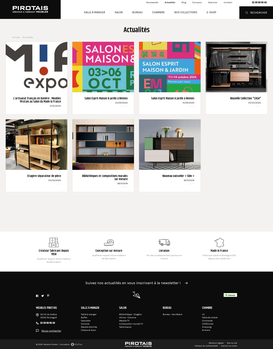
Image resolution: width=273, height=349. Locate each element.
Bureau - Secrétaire (172, 314)
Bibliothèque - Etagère (130, 314)
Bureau (137, 12)
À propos (197, 2)
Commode (207, 320)
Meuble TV (124, 320)
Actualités (170, 2)
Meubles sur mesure (109, 251)
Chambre (158, 12)
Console (85, 324)
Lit (203, 314)
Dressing (206, 327)
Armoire (206, 330)
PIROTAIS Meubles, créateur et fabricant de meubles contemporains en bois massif (30, 9)
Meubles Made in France (219, 251)
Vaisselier (86, 320)
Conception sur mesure (164, 251)
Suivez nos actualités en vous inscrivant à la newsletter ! (133, 283)
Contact (228, 2)
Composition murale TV (131, 324)
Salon (119, 12)
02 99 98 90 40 (259, 3)
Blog (184, 2)
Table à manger (89, 314)
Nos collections (185, 12)
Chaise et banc (88, 330)
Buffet (84, 317)
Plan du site (232, 343)
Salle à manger (94, 12)
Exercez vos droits (229, 346)
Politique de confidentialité (206, 346)
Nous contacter (51, 331)
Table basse (125, 327)
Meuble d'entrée (89, 327)
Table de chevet (210, 317)
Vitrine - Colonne (127, 317)
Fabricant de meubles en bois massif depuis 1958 (54, 251)
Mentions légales (216, 343)
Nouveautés (152, 2)
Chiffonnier (208, 324)
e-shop (211, 12)
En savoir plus (36, 78)
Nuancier (212, 2)
